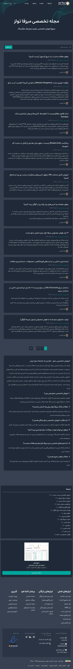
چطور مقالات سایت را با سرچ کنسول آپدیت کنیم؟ (48, 56)
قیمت (41, 3)
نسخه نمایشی (30, 596)
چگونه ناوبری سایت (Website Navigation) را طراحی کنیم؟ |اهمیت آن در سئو (38, 82)
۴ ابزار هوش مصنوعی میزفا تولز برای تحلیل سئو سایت (46, 233)
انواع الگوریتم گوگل (63, 507)
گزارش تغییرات (53, 666)
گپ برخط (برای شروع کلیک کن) (61, 651)
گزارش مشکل (62, 666)
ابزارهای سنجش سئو (62, 504)
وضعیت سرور (13, 600)
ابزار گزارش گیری (66, 623)
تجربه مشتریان (30, 604)
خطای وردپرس (64, 516)
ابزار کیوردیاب (48, 604)
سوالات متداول (30, 600)
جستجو (8, 47)
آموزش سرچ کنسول (61, 60)
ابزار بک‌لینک (67, 619)
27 (31, 348)
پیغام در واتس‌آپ (63, 639)
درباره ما (37, 666)
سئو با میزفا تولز (62, 208)
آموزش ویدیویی (12, 611)
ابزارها (50, 3)
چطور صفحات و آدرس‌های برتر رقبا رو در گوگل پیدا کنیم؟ (46, 204)
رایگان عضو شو (36, 573)
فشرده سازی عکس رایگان (47, 612)
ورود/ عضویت (7, 3)
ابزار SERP (68, 608)
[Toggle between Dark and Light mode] (14, 3)
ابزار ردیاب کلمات (65, 596)
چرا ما (27, 3)
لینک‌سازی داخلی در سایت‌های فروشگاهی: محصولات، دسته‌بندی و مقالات (39, 261)
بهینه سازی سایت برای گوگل (60, 510)
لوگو (68, 666)
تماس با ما (31, 666)
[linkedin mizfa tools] (30, 637)
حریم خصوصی (12, 604)
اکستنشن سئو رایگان (46, 608)
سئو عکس (65, 522)
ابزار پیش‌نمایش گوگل (46, 596)
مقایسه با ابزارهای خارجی (29, 609)
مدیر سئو (66, 531)
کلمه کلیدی (65, 528)
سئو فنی (64, 86)
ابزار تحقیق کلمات (65, 600)
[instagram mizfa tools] (33, 637)
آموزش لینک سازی (62, 120)
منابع (34, 3)
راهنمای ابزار (44, 666)
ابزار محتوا (67, 604)
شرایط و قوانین (12, 608)
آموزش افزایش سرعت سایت (59, 495)
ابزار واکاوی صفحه (65, 615)
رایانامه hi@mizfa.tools (62, 645)
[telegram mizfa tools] (26, 637)
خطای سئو (65, 513)
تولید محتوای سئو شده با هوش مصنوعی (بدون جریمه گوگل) (44, 319)
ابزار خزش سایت (66, 611)
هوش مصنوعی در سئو (61, 237)
